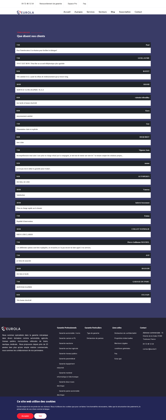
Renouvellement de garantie (51, 4)
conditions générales (122, 348)
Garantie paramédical (67, 359)
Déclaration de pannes (95, 338)
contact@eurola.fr (150, 349)
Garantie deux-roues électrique (65, 384)
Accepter (25, 416)
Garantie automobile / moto (69, 333)
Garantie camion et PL (67, 338)
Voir (40, 416)
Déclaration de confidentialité (125, 333)
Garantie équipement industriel (66, 366)
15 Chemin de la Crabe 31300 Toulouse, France (153, 336)
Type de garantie (93, 333)
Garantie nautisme (66, 343)
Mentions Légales (121, 343)
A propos (79, 12)
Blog (113, 12)
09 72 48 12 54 (28, 4)
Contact (138, 12)
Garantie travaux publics (68, 354)
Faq (84, 4)
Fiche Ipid (118, 359)
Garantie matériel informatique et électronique (67, 375)
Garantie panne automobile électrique (68, 393)
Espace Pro (72, 4)
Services (91, 12)
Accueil (67, 12)
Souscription (125, 12)
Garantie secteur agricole (68, 348)
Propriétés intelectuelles (124, 338)
